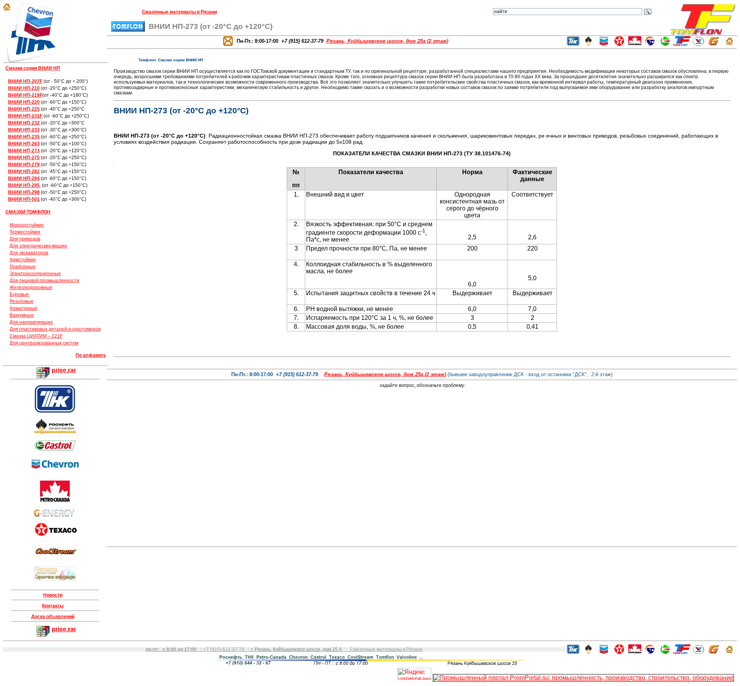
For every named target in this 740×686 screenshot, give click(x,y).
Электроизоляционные (35, 273)
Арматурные (23, 308)
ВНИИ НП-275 (24, 157)
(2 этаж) (385, 374)
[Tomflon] (682, 43)
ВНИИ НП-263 (24, 143)
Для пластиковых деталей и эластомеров (55, 329)
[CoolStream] (56, 556)
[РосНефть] (55, 432)
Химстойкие (23, 259)
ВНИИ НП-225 (24, 109)
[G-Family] (55, 514)
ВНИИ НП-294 (24, 178)
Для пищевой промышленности (44, 280)
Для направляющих (31, 322)
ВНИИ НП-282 (24, 171)
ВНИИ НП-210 (24, 88)
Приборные (22, 266)
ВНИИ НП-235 (24, 137)
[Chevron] (55, 469)
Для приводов (25, 239)
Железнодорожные (31, 287)
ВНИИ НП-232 (24, 123)
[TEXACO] (56, 533)
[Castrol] (55, 449)
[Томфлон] (703, 33)
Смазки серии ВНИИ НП (32, 68)
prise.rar (64, 370)
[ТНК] (573, 43)
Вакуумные (22, 315)
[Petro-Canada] (634, 43)
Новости (52, 595)
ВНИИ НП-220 (24, 102)
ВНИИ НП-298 (24, 192)
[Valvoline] (698, 43)
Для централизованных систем (44, 343)
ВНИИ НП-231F (25, 116)
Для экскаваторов (29, 253)
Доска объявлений (52, 616)
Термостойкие (25, 232)
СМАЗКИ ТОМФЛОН (27, 212)
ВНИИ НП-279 (24, 164)
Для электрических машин (38, 246)
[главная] (6, 8)
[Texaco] (619, 43)
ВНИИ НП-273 (24, 150)
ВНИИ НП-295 (24, 185)
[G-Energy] (714, 43)
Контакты (53, 606)
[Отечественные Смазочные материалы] (55, 578)
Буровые (19, 294)
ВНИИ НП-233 (24, 130)
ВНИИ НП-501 (24, 199)
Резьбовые (22, 301)
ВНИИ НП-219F (25, 95)
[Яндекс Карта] (423, 542)
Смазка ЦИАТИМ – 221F (36, 336)
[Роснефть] (588, 43)
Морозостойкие (27, 225)
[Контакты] (228, 40)
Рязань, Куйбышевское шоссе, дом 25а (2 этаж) (387, 41)
